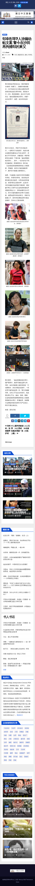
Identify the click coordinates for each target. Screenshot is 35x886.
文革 (5, 742)
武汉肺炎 (26, 746)
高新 (10, 760)
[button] (28, 22)
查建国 (28, 742)
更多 (4, 669)
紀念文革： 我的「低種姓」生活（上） (16, 535)
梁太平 (6, 746)
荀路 (5, 756)
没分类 (6, 786)
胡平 (28, 753)
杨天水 (15, 742)
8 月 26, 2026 (10, 814)
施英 (10, 742)
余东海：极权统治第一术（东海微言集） (17, 552)
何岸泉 (27, 728)
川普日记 (16, 739)
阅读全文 (20, 715)
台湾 (15, 735)
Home (17, 882)
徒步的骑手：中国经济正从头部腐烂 (15, 564)
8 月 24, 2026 (10, 855)
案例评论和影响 (8, 485)
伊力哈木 (20, 728)
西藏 (10, 756)
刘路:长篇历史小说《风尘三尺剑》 (14, 654)
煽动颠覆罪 (13, 464)
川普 (10, 739)
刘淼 (27, 731)
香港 (3, 57)
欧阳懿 (19, 746)
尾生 (5, 739)
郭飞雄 (15, 756)
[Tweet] (25, 416)
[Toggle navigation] (15, 22)
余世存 (6, 731)
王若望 (6, 753)
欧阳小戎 (12, 746)
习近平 (13, 728)
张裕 (28, 739)
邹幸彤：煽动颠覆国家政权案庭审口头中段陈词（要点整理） (16, 512)
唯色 (19, 735)
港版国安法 (21, 54)
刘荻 (5, 735)
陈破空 (26, 756)
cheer (7, 52)
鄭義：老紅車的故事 (10, 659)
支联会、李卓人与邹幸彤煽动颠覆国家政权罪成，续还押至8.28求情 (16, 469)
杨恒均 (22, 742)
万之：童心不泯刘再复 (10, 637)
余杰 (11, 731)
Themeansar (29, 879)
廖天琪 (23, 739)
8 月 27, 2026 (10, 794)
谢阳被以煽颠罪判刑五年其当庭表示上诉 (16, 489)
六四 (15, 54)
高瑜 (15, 760)
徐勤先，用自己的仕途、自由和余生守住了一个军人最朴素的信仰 (17, 811)
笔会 (16, 753)
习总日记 (6, 728)
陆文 (21, 756)
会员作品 (7, 846)
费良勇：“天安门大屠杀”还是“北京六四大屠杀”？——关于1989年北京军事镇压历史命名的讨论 (17, 585)
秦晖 (11, 753)
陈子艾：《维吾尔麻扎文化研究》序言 (16, 649)
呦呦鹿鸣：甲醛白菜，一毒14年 (14, 547)
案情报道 (5, 34)
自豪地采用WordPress (8, 879)
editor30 (21, 794)
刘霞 (10, 735)
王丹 (17, 749)
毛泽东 (6, 749)
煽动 (26, 54)
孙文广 (25, 735)
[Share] (15, 416)
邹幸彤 (30, 54)
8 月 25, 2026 (10, 834)
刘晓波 (22, 731)
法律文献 (12, 507)
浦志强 (12, 749)
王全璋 (23, 749)
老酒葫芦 (22, 753)
